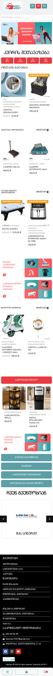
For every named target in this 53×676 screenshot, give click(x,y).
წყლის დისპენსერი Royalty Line (35, 420)
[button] (3, 519)
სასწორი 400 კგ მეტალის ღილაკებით (37, 169)
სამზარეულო (7, 228)
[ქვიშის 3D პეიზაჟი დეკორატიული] (39, 211)
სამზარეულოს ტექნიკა (10, 231)
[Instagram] (12, 651)
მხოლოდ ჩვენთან (9, 104)
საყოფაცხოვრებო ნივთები (11, 107)
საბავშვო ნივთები (9, 164)
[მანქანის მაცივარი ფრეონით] (39, 84)
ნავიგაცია (10, 578)
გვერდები (10, 558)
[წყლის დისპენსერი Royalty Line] (39, 398)
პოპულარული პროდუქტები (12, 226)
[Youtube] (18, 651)
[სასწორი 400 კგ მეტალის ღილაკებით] (39, 149)
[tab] (26, 380)
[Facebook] (5, 651)
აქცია (5, 99)
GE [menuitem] (38, 6)
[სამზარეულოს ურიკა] (14, 398)
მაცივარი (32, 99)
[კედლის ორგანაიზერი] (13, 84)
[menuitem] (32, 6)
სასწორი (32, 164)
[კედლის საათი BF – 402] (13, 327)
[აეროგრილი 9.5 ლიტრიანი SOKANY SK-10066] (13, 211)
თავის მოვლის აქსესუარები (12, 102)
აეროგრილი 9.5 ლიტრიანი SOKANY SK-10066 (12, 239)
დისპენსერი (33, 412)
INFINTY (44, 664)
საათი (17, 342)
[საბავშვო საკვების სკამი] (13, 149)
